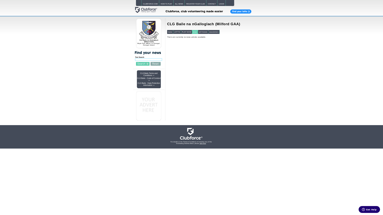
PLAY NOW (186, 32)
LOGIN (221, 4)
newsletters (214, 32)
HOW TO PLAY (166, 4)
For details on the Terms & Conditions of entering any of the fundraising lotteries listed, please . (191, 142)
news (195, 32)
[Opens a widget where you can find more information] (369, 210)
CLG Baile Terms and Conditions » (149, 74)
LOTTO (177, 32)
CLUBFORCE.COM (150, 4)
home (170, 32)
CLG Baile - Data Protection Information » (149, 84)
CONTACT (212, 4)
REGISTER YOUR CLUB (195, 4)
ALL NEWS (179, 4)
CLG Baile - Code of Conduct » (149, 79)
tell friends (203, 32)
